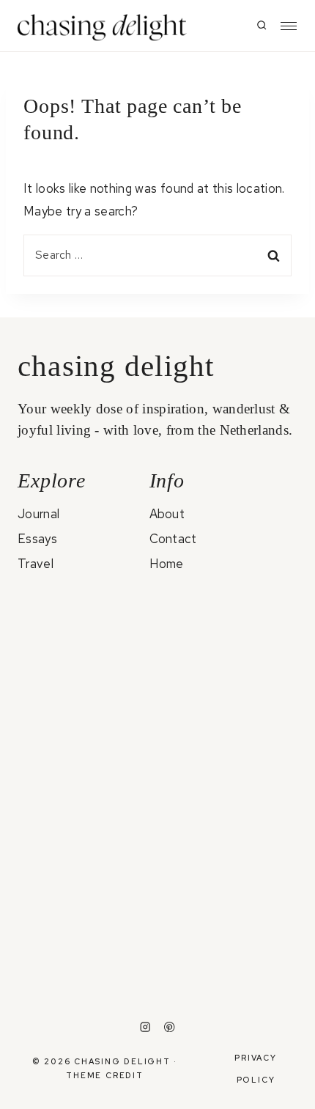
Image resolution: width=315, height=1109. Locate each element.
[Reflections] (86, 870)
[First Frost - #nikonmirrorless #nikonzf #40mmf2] (86, 960)
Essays (37, 539)
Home (166, 564)
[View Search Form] (261, 26)
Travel (35, 564)
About (167, 514)
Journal (38, 514)
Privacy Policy (255, 1069)
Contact (173, 539)
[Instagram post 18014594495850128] (228, 622)
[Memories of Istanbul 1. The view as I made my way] (86, 728)
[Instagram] (145, 1027)
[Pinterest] (169, 1027)
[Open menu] (289, 26)
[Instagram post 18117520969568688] (228, 949)
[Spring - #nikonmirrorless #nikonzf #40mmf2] (228, 892)
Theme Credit (104, 1075)
